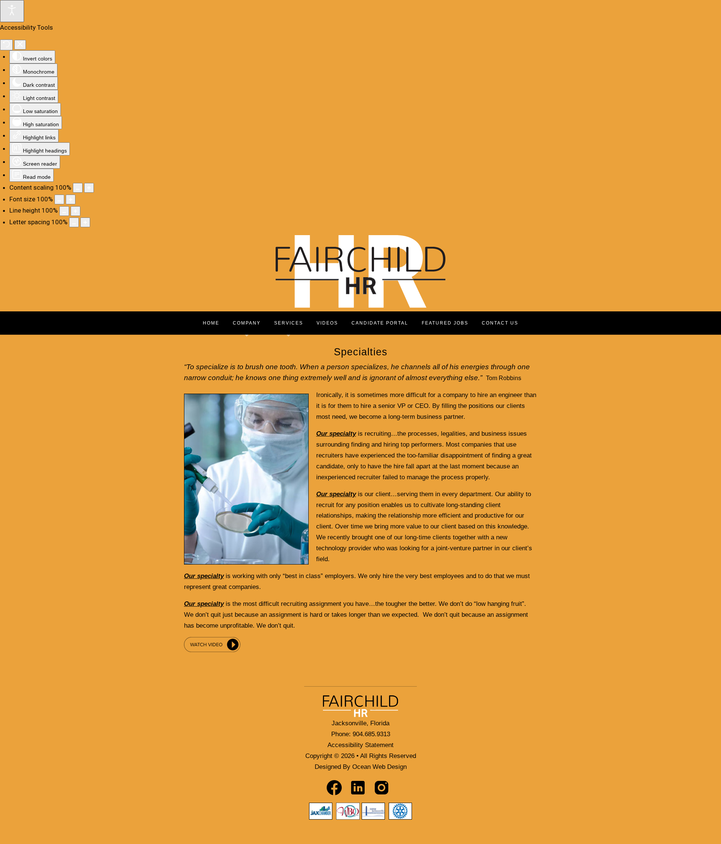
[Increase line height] (75, 211)
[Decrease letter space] (74, 222)
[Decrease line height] (64, 211)
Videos (327, 323)
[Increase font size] (70, 199)
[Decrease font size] (59, 199)
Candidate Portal (379, 323)
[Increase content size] (89, 188)
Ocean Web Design (379, 766)
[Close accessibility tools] (20, 45)
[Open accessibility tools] (12, 11)
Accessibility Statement (360, 745)
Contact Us (500, 323)
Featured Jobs (445, 323)
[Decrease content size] (78, 188)
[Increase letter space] (85, 222)
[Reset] (6, 44)
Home (211, 323)
